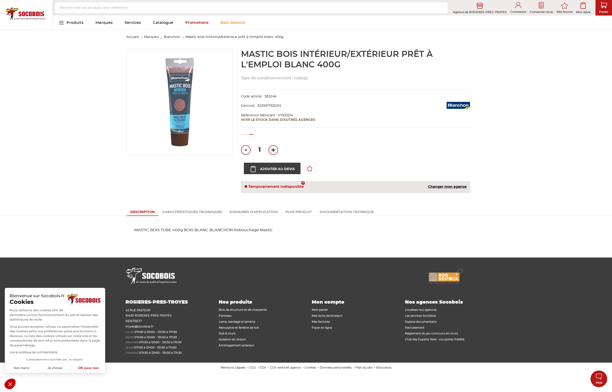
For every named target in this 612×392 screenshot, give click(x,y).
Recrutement (414, 327)
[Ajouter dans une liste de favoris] (309, 168)
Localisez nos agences (421, 309)
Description (142, 212)
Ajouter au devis (277, 169)
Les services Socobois (420, 315)
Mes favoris (565, 12)
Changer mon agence (447, 186)
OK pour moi (88, 368)
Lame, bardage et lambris (237, 321)
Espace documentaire (421, 321)
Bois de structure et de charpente (243, 309)
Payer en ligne (322, 327)
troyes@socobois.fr (139, 326)
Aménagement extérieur (236, 345)
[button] (10, 384)
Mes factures (321, 321)
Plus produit (298, 212)
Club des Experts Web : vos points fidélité (434, 339)
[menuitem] (71, 23)
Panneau (225, 315)
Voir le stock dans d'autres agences (278, 120)
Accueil (132, 37)
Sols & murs (227, 333)
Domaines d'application (254, 212)
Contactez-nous (541, 12)
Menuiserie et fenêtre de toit (239, 327)
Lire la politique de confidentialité (33, 352)
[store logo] (26, 15)
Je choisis (55, 368)
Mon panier (320, 309)
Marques (151, 37)
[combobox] (251, 7)
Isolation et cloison (232, 339)
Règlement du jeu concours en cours (431, 333)
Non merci (21, 368)
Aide (599, 382)
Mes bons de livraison (327, 315)
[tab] (142, 212)
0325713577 (134, 321)
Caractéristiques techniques (192, 212)
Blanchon (172, 37)
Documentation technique (347, 212)
